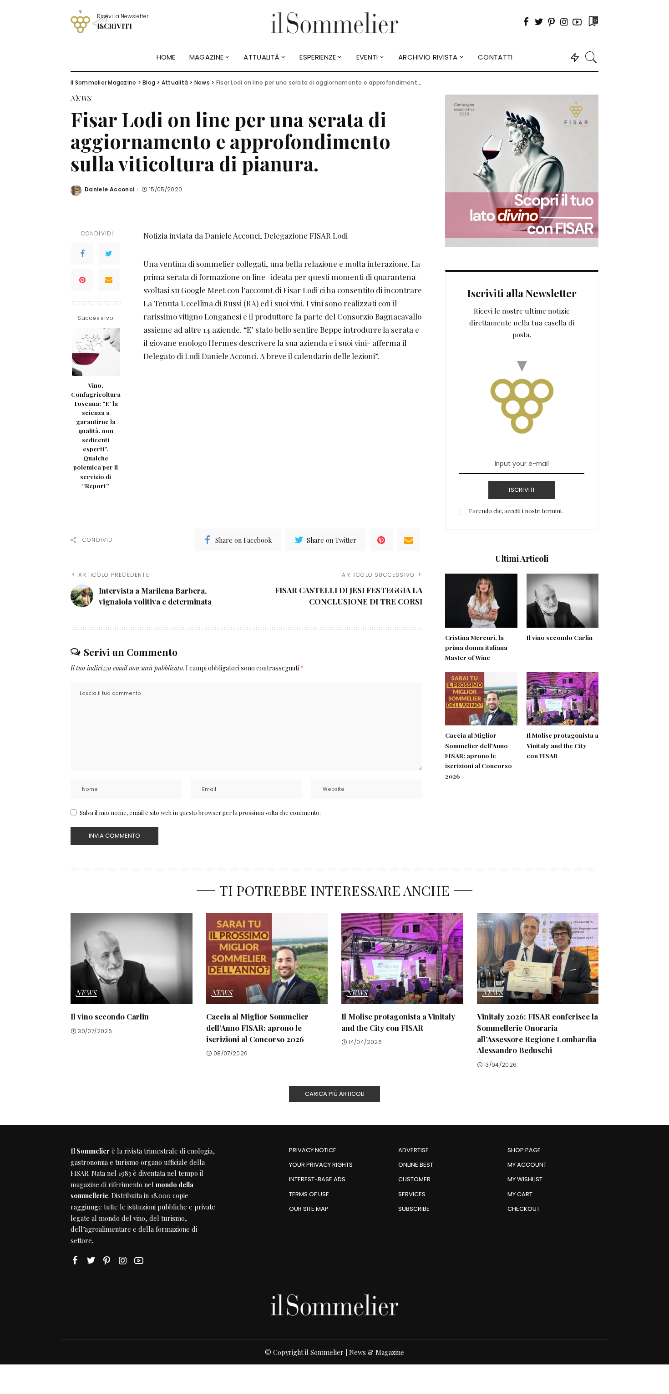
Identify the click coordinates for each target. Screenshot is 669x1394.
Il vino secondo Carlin (560, 637)
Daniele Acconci (109, 189)
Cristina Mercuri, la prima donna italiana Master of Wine (476, 647)
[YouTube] (577, 21)
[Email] (109, 280)
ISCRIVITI (521, 489)
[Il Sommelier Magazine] (334, 22)
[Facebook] (526, 21)
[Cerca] (591, 57)
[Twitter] (538, 21)
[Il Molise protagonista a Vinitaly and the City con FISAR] (562, 699)
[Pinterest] (551, 21)
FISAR (79, 1173)
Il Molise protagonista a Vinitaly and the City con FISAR (562, 745)
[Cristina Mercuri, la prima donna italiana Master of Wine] (481, 601)
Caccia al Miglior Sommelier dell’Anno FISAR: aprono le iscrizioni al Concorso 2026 (478, 755)
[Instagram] (564, 21)
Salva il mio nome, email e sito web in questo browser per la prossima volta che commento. (200, 812)
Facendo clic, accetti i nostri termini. (516, 511)
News (81, 99)
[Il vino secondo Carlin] (562, 601)
